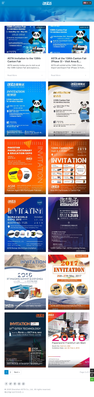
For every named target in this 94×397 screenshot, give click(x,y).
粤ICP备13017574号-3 (14, 392)
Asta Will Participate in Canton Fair (66, 190)
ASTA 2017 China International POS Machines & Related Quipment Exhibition (68, 306)
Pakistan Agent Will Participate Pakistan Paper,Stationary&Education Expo (24, 190)
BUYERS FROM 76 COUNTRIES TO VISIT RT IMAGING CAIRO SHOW (24, 306)
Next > (17, 372)
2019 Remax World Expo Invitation (21, 248)
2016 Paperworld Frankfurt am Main (66, 363)
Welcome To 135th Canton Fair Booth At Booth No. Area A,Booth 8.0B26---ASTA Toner (24, 132)
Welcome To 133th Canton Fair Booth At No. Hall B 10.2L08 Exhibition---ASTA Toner (68, 132)
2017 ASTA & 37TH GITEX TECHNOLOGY (24, 363)
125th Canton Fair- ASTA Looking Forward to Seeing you (69, 248)
